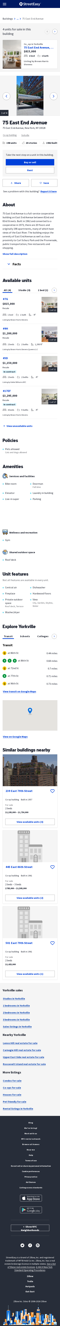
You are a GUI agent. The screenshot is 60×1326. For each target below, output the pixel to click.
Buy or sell (30, 162)
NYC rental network (30, 1139)
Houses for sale (12, 1094)
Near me (31, 1150)
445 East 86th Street (19, 867)
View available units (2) (30, 897)
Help (31, 1155)
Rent (30, 170)
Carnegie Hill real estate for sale (22, 1050)
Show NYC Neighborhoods (30, 1228)
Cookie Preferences (31, 1171)
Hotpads (30, 1286)
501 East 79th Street (19, 943)
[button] (30, 264)
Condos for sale (12, 1080)
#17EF (7, 391)
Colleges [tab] (42, 636)
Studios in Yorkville (14, 998)
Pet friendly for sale (14, 1101)
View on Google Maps (15, 736)
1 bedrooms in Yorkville (16, 1005)
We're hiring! (30, 1128)
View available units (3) (30, 821)
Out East (30, 1291)
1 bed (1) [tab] (43, 290)
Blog (30, 1122)
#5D (5, 358)
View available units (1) (30, 973)
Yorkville (25, 135)
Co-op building (10, 135)
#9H (5, 328)
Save (46, 182)
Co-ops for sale (12, 1087)
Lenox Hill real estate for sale (20, 1043)
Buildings (8, 18)
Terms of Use (31, 1160)
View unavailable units (19, 426)
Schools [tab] (25, 636)
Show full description (15, 253)
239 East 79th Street (19, 791)
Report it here (48, 191)
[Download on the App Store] (31, 1198)
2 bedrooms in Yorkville (16, 1012)
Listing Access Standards (31, 1187)
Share (17, 182)
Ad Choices (31, 1182)
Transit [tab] (8, 636)
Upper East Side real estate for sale (23, 1057)
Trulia (30, 1281)
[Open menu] (4, 4)
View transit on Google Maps (19, 691)
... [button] (18, 18)
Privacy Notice (30, 1177)
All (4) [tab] (7, 290)
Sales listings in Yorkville (17, 1026)
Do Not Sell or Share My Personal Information (31, 1166)
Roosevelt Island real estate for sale (24, 1064)
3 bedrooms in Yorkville (16, 1019)
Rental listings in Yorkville (18, 1108)
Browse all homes (31, 1144)
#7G (5, 299)
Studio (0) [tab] (24, 290)
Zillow (30, 1276)
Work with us (30, 1133)
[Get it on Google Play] (31, 1210)
